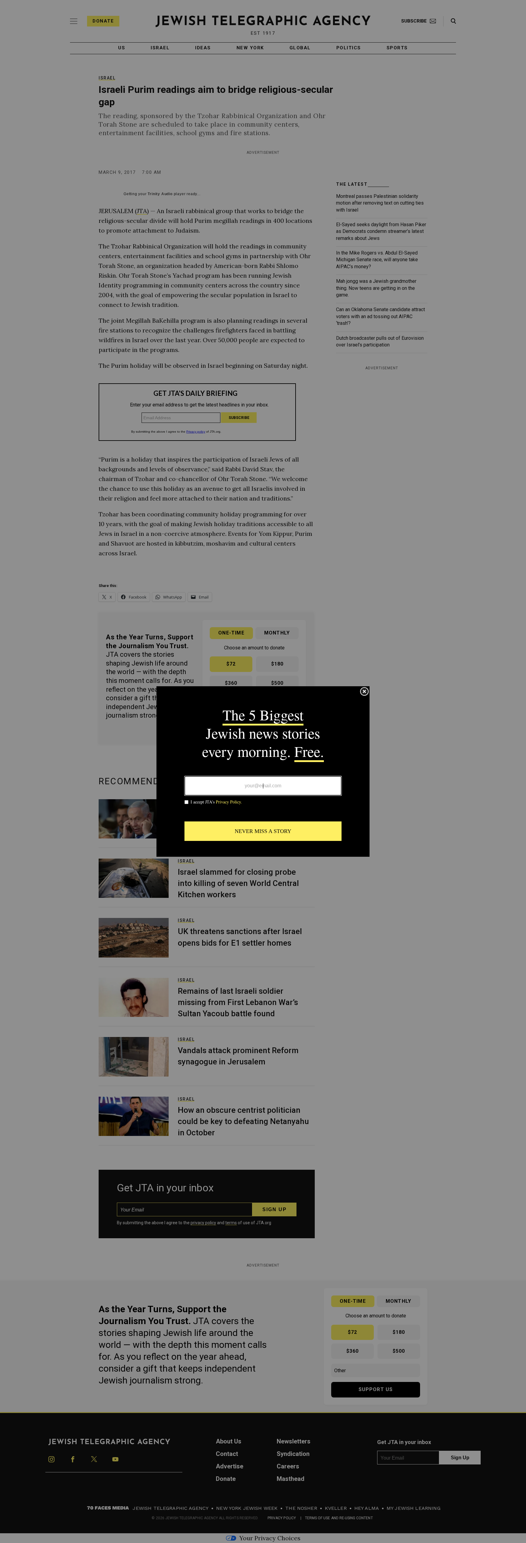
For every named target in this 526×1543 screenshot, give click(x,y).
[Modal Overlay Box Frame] (263, 771)
